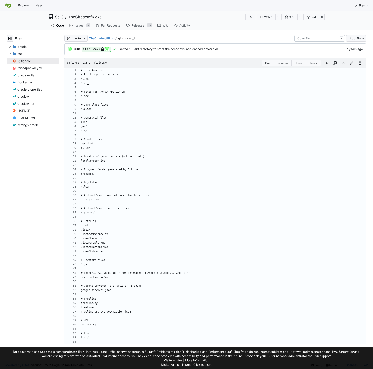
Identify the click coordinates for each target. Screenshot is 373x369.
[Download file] (326, 63)
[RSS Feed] (250, 17)
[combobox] (319, 38)
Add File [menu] (355, 38)
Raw (267, 62)
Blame (298, 62)
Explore (23, 5)
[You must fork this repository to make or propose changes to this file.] (351, 63)
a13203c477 (91, 49)
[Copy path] (133, 38)
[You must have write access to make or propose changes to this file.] (360, 63)
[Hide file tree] (10, 38)
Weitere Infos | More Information (186, 360)
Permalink (282, 62)
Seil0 (59, 17)
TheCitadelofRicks (84, 17)
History (313, 62)
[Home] (8, 5)
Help (38, 5)
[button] (266, 17)
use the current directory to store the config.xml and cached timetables (168, 49)
